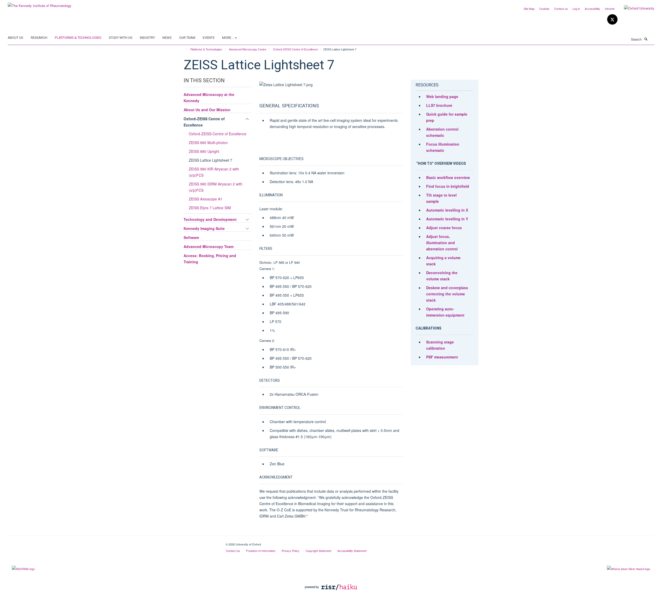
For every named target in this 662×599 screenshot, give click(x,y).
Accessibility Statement (351, 551)
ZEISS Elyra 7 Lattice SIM (210, 207)
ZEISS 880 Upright (204, 151)
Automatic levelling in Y (447, 218)
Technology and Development (210, 219)
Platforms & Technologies (78, 37)
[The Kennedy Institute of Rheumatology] (39, 3)
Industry (147, 37)
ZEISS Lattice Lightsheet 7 (210, 160)
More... (228, 37)
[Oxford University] (635, 8)
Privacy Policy (290, 551)
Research (39, 37)
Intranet (609, 8)
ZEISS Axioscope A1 (205, 198)
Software (191, 237)
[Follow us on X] (612, 19)
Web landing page (442, 96)
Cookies (544, 8)
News (167, 37)
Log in (576, 8)
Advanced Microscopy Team (209, 246)
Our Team (187, 37)
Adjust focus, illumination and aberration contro (441, 242)
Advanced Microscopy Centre (247, 49)
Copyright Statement (318, 551)
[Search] (646, 39)
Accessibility (592, 8)
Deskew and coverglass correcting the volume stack (447, 294)
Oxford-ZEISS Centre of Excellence (295, 49)
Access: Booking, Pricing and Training (210, 258)
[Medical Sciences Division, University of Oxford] (113, 542)
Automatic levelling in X (447, 210)
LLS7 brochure (439, 105)
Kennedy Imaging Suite (204, 228)
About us (15, 37)
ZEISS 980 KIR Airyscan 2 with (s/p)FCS (214, 172)
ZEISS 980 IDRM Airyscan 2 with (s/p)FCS (215, 187)
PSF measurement (442, 357)
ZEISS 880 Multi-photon (208, 142)
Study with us (120, 37)
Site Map (529, 8)
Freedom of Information (260, 551)
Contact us (561, 8)
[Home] (184, 49)
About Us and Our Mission (207, 109)
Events (209, 37)
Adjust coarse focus (444, 227)
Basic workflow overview (448, 177)
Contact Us (233, 551)
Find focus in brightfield (447, 186)
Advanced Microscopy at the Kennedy (209, 97)
